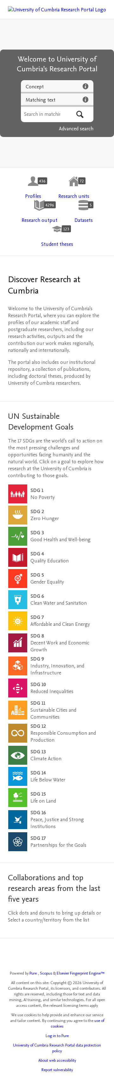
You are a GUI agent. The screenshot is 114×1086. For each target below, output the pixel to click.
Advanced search (76, 128)
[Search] (79, 114)
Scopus (46, 973)
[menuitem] (33, 188)
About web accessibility (57, 1060)
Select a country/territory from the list (48, 920)
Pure (33, 973)
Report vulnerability (57, 1070)
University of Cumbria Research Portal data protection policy (57, 1048)
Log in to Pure (57, 1036)
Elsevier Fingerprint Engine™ (80, 973)
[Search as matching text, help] (85, 99)
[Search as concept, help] (85, 86)
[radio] (57, 86)
